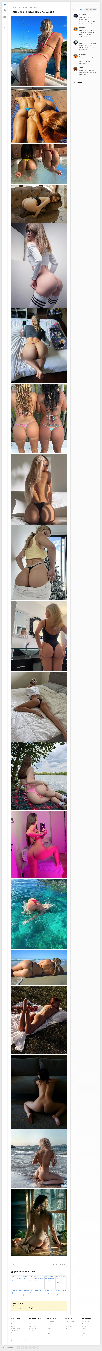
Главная (13, 1321)
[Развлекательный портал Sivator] (5, 5)
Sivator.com (21, 1340)
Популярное (79, 9)
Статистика (14, 1333)
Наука (66, 1333)
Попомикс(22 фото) (17, 1292)
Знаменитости (69, 1321)
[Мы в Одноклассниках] (34, 1347)
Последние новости (35, 1324)
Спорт (84, 1326)
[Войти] (5, 11)
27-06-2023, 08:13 (16, 7)
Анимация (50, 1326)
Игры (66, 1324)
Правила (13, 1326)
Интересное (68, 1326)
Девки (34, 7)
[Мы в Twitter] (22, 1347)
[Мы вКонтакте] (18, 1347)
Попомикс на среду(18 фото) (50, 1293)
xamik (27, 7)
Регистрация (33, 1330)
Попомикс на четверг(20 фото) (27, 1293)
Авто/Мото (50, 1321)
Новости (67, 1335)
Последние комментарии (33, 1327)
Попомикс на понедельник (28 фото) (61, 1293)
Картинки (67, 1331)
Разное (84, 1335)
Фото (84, 1331)
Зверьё (49, 1335)
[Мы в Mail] (37, 1347)
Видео (49, 1328)
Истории (67, 1328)
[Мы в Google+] (30, 1347)
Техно (84, 1328)
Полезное (85, 1321)
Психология (86, 1324)
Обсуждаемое (91, 9)
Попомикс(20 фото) (39, 1292)
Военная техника (52, 1331)
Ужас (84, 1333)
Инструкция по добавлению (16, 1329)
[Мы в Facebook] (26, 1347)
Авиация (49, 1324)
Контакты (14, 1324)
